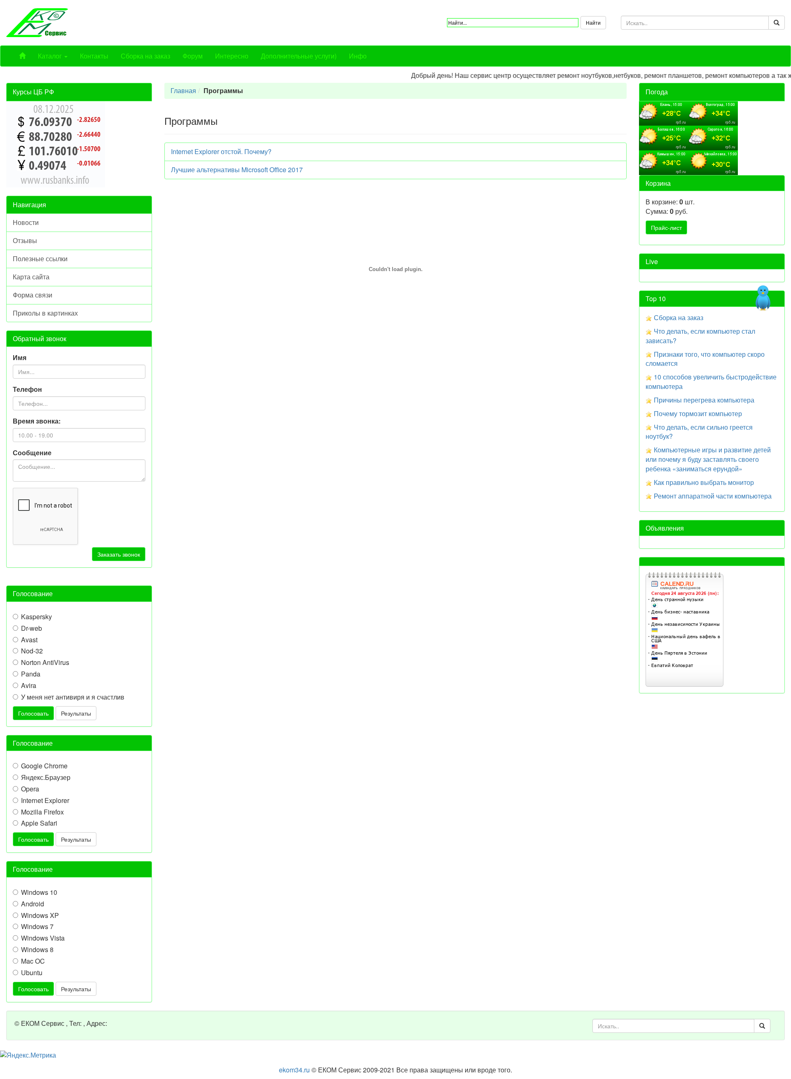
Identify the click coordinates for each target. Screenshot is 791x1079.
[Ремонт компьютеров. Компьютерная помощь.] (37, 21)
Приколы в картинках (45, 313)
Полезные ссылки (40, 258)
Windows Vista (43, 938)
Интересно (231, 56)
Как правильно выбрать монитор (704, 482)
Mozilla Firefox (42, 812)
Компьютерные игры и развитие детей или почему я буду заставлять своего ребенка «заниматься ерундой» (708, 459)
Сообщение (32, 452)
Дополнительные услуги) (299, 56)
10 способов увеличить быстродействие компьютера (711, 381)
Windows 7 (37, 926)
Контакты (94, 56)
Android (32, 903)
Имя (19, 357)
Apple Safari (39, 823)
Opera (30, 788)
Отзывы (25, 240)
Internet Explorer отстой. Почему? (221, 151)
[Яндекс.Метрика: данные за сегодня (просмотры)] (28, 1055)
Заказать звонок (118, 554)
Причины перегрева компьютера (704, 400)
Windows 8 (37, 949)
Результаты (76, 713)
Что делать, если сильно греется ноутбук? (699, 431)
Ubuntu (31, 972)
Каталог (50, 56)
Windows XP (40, 915)
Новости (26, 222)
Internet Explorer (45, 800)
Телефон (27, 389)
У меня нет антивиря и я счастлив (72, 697)
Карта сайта (31, 276)
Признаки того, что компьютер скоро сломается (705, 358)
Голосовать (33, 713)
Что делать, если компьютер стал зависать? (700, 335)
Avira (28, 685)
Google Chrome (44, 765)
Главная (183, 90)
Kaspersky (36, 616)
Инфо (358, 56)
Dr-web (31, 628)
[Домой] (22, 56)
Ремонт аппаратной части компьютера (713, 496)
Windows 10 (39, 892)
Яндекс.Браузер (45, 777)
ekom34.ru (294, 1069)
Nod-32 (32, 650)
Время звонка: (37, 421)
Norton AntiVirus (45, 662)
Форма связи (32, 295)
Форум (193, 56)
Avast (29, 639)
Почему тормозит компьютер (698, 413)
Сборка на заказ (145, 56)
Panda (30, 674)
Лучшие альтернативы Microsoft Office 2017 (237, 169)
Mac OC (33, 961)
